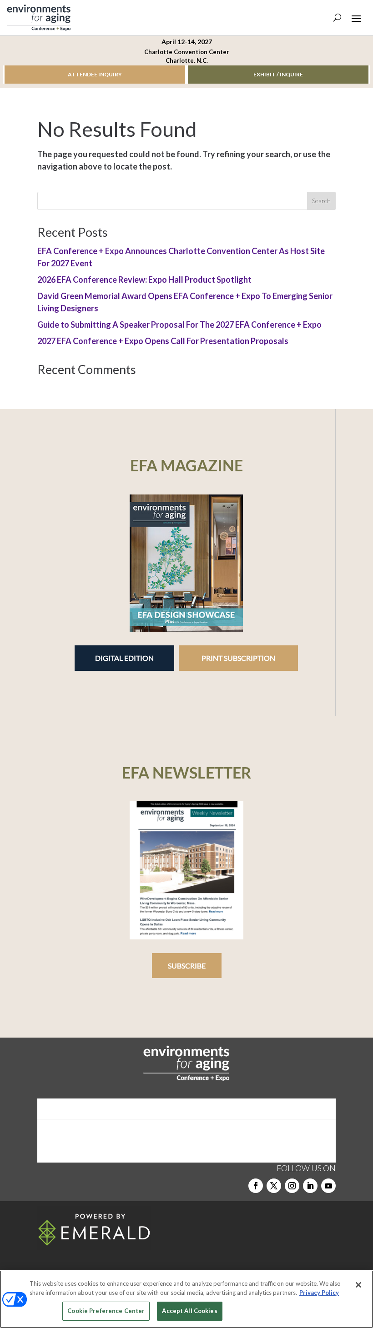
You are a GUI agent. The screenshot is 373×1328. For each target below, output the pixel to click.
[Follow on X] (274, 1185)
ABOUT (186, 1108)
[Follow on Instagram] (292, 1185)
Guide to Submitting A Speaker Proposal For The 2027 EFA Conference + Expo (179, 325)
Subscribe (187, 965)
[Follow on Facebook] (255, 1185)
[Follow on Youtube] (328, 1185)
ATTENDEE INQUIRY (95, 74)
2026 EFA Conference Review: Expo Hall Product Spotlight (144, 280)
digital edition (124, 658)
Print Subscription (238, 658)
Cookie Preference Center (106, 1310)
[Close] (358, 1285)
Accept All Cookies (189, 1310)
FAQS (186, 1151)
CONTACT (186, 1130)
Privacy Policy (319, 1292)
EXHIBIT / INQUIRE (278, 74)
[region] (186, 1299)
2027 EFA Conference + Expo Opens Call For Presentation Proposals (162, 341)
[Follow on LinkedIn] (310, 1185)
